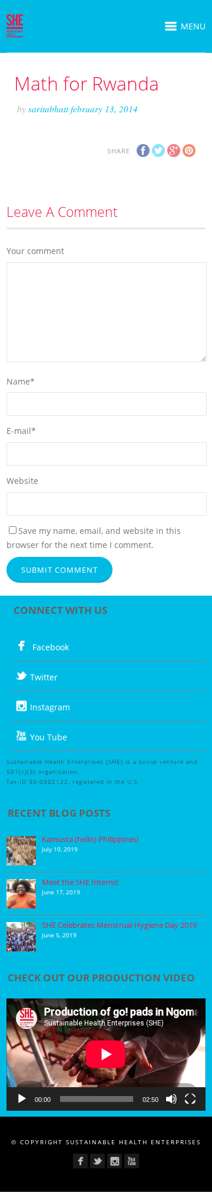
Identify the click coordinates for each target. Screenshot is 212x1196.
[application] (106, 1054)
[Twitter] (97, 1161)
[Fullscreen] (190, 1099)
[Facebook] (80, 1161)
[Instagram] (114, 1161)
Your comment (35, 250)
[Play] (22, 1099)
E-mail (21, 430)
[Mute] (171, 1099)
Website (22, 480)
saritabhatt (49, 109)
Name (20, 381)
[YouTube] (131, 1161)
